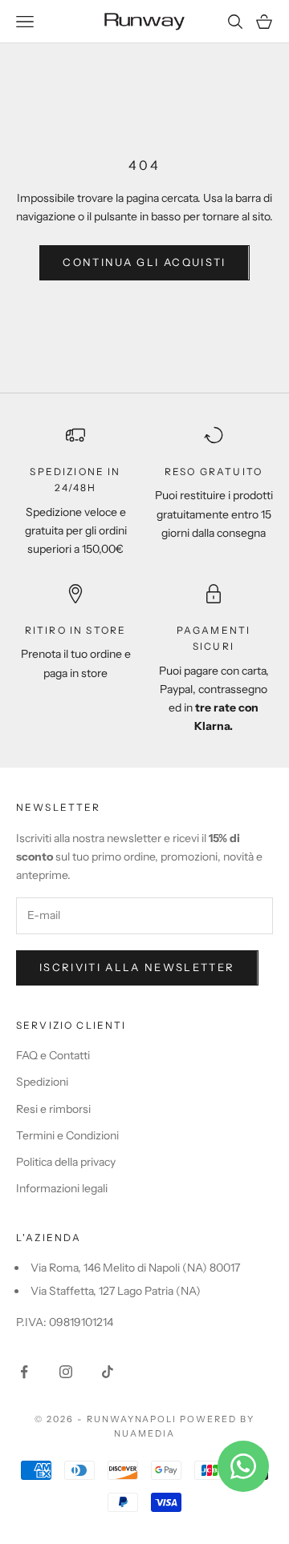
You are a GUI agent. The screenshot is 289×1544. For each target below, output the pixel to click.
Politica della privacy (66, 1162)
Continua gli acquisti (144, 262)
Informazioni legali (62, 1188)
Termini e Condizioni (67, 1135)
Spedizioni (42, 1081)
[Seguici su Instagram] (66, 1372)
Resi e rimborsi (53, 1109)
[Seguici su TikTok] (108, 1372)
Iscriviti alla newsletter (137, 967)
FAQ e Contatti (53, 1055)
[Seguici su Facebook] (24, 1372)
